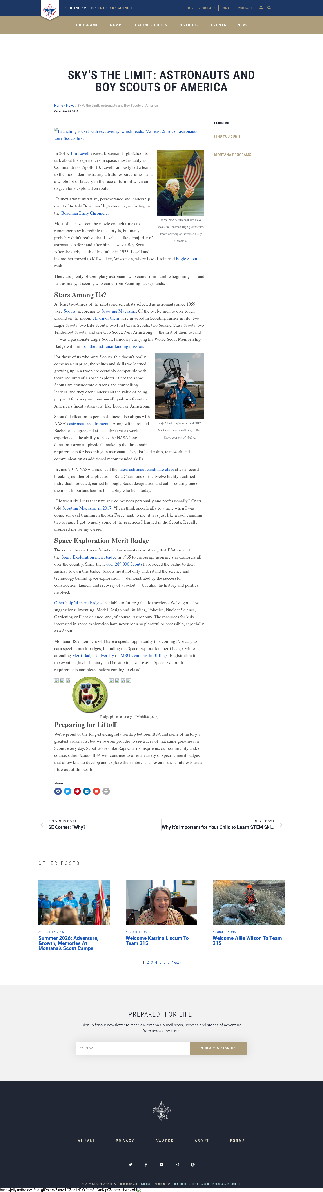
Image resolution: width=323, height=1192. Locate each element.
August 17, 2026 (51, 932)
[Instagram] (177, 1165)
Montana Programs (232, 154)
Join (190, 8)
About (202, 1140)
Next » (176, 962)
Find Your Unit (227, 136)
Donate (227, 8)
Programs (87, 25)
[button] (58, 791)
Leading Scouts (149, 25)
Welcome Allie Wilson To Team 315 (247, 940)
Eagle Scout (186, 259)
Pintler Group (178, 1183)
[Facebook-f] (146, 1165)
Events (219, 25)
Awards (164, 1140)
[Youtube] (161, 1165)
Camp (116, 25)
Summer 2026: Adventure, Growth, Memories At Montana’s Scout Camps (68, 943)
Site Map (145, 1183)
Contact (245, 8)
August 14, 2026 (225, 932)
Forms (237, 1140)
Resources (207, 8)
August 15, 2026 (138, 932)
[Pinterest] (193, 1165)
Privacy (125, 1140)
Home (58, 105)
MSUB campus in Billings (144, 655)
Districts (189, 25)
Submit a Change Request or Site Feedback (215, 1183)
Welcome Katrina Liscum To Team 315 (157, 940)
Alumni (86, 1140)
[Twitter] (130, 1165)
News (243, 25)
